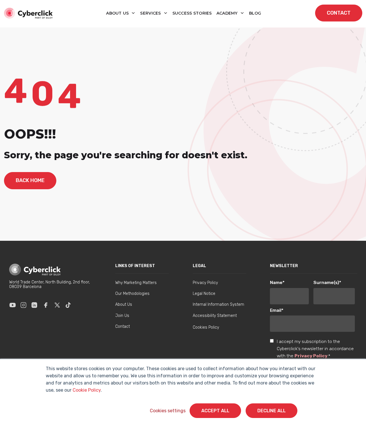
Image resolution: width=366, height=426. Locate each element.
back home (30, 180)
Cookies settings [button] (168, 410)
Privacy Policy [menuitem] (205, 282)
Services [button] (151, 13)
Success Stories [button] (192, 13)
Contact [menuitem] (122, 326)
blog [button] (255, 13)
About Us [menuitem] (123, 304)
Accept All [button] (215, 410)
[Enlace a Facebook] (45, 305)
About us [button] (118, 13)
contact (339, 13)
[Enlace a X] (57, 305)
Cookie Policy (87, 390)
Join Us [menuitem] (122, 315)
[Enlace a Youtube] (12, 305)
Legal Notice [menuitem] (204, 293)
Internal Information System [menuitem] (218, 304)
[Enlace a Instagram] (23, 305)
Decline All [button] (271, 410)
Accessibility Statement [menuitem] (215, 315)
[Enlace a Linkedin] (34, 305)
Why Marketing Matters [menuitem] (136, 282)
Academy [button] (227, 13)
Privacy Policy (311, 355)
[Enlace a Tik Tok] (68, 305)
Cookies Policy (206, 327)
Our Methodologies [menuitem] (132, 293)
